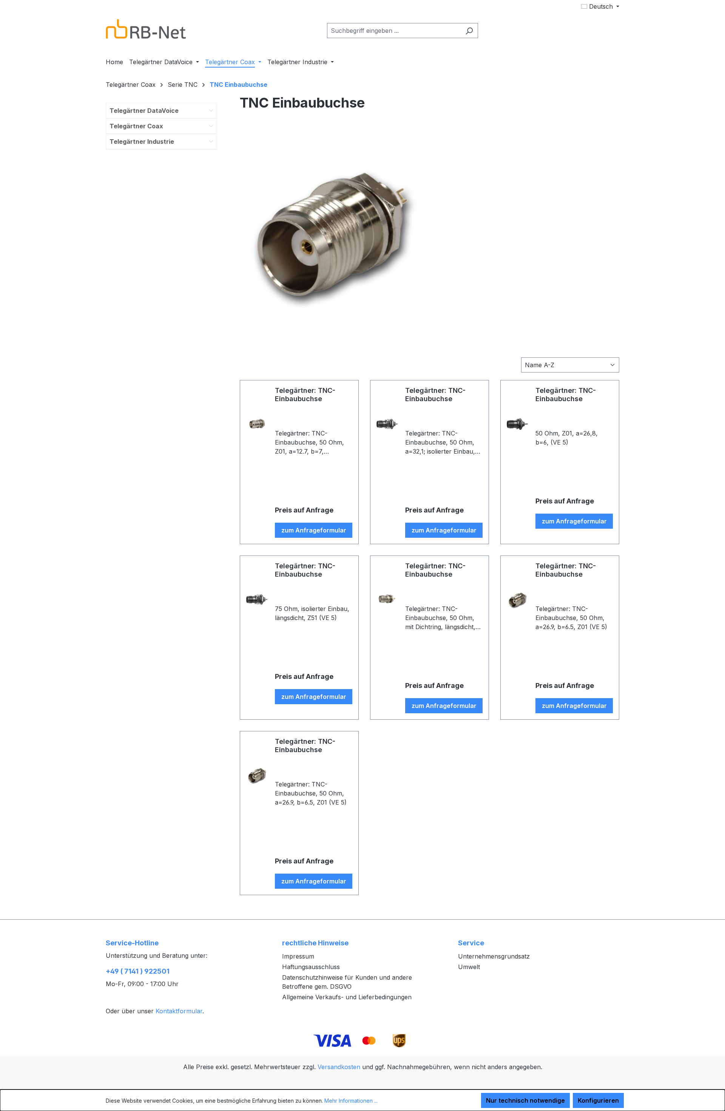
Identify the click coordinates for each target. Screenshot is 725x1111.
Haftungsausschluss (311, 967)
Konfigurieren (598, 1100)
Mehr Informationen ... (351, 1100)
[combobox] (394, 30)
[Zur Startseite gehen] (146, 29)
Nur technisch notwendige (525, 1100)
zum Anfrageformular (313, 530)
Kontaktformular (179, 1011)
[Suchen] (469, 30)
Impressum (298, 956)
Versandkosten (339, 1067)
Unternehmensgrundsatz (494, 956)
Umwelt (469, 967)
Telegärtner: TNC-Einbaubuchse (305, 394)
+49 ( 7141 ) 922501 (138, 971)
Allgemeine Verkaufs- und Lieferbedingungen (347, 997)
